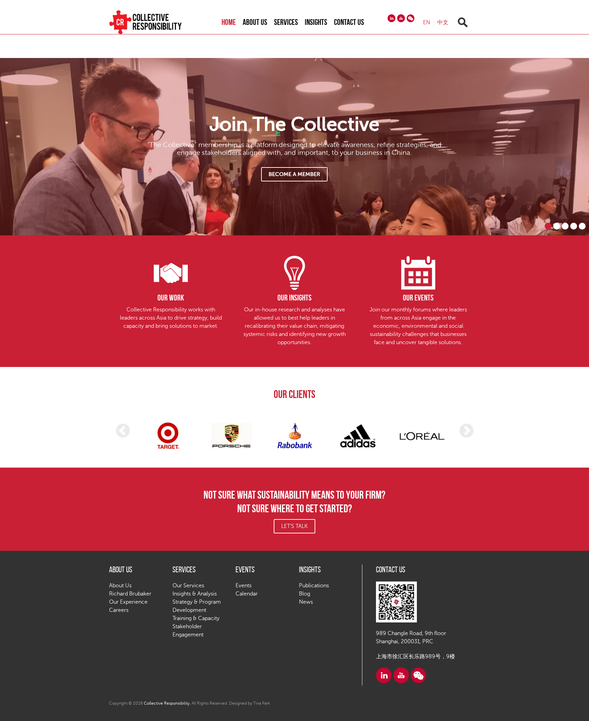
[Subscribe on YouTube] (401, 18)
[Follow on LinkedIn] (391, 18)
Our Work (170, 297)
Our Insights (294, 297)
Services (286, 22)
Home (229, 22)
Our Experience (128, 602)
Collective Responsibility (167, 703)
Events (244, 586)
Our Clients (294, 394)
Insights (316, 22)
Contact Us (349, 22)
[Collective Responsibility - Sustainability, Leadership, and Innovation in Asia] (152, 22)
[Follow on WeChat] (410, 18)
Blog (304, 594)
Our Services (188, 586)
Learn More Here (294, 174)
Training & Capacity (196, 618)
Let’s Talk (294, 526)
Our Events (418, 297)
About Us (255, 22)
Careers (119, 610)
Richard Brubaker (130, 594)
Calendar (247, 594)
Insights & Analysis (194, 594)
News (306, 602)
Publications (314, 586)
